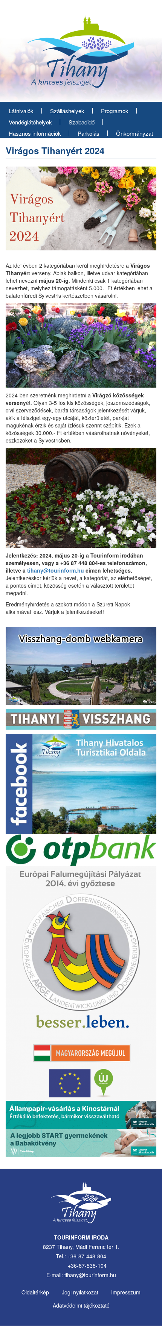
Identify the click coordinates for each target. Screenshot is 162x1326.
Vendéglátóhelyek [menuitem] (30, 122)
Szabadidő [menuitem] (82, 122)
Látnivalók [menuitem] (21, 111)
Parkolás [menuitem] (88, 133)
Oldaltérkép (35, 1292)
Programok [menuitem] (114, 111)
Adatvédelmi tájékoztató (81, 1305)
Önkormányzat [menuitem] (134, 133)
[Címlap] (81, 54)
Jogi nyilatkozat (80, 1292)
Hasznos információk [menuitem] (35, 133)
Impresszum (126, 1292)
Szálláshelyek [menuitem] (67, 111)
